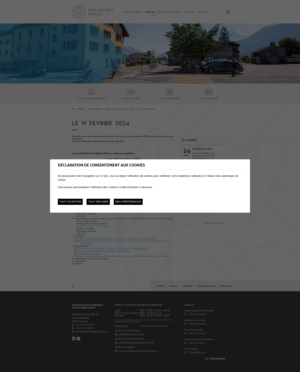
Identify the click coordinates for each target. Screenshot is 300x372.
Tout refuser (98, 201)
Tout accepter (70, 201)
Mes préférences (128, 201)
